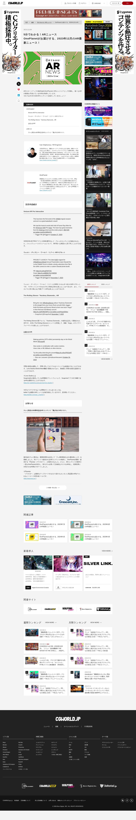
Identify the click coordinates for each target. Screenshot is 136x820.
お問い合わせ (52, 800)
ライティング (39, 749)
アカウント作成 (71, 3)
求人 (127, 3)
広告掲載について (25, 800)
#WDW (54, 273)
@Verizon (39, 228)
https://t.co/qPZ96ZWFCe (41, 312)
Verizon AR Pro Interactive (36, 112)
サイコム (104, 745)
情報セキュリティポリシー (65, 800)
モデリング (54, 742)
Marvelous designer (23, 759)
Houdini (20, 745)
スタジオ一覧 (115, 3)
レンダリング (54, 749)
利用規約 (16, 800)
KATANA (20, 766)
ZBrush (4, 747)
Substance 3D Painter (23, 749)
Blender (5, 745)
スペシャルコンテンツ (71, 726)
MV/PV (70, 749)
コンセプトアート (40, 742)
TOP (26, 22)
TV (69, 754)
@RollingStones (48, 303)
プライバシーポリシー (80, 800)
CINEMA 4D (6, 766)
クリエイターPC (106, 747)
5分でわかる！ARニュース (44, 22)
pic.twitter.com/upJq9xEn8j (42, 275)
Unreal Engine (6, 752)
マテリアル (38, 747)
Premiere (5, 749)
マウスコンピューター (107, 742)
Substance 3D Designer (9, 764)
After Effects (6, 754)
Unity (19, 752)
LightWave (21, 757)
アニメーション (40, 745)
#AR (44, 228)
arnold (20, 754)
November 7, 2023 (57, 278)
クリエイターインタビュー (124, 747)
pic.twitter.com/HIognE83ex (59, 312)
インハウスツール (7, 769)
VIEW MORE (105, 131)
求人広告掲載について (41, 800)
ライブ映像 (87, 754)
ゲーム (70, 742)
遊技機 (86, 745)
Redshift (20, 762)
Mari (4, 759)
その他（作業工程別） (57, 754)
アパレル (87, 752)
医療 (86, 757)
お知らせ (29, 129)
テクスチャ (54, 745)
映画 (70, 745)
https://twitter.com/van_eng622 (48, 160)
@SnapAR (41, 341)
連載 (32, 22)
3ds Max (20, 742)
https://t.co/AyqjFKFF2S (44, 271)
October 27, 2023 (56, 234)
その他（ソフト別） (23, 769)
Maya (4, 742)
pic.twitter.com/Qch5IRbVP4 (42, 232)
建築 (70, 752)
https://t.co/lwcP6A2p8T (64, 353)
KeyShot (5, 757)
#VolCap (42, 230)
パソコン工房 (121, 742)
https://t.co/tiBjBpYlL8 (45, 273)
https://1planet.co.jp (45, 190)
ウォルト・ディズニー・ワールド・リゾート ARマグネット (46, 116)
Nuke (4, 762)
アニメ (86, 742)
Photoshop (21, 747)
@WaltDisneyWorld (39, 262)
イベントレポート (122, 745)
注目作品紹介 (30, 109)
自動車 (70, 757)
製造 (86, 749)
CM (85, 747)
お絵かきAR (31, 123)
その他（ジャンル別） (74, 759)
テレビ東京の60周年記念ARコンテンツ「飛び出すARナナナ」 (46, 132)
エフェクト (54, 747)
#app (50, 228)
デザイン (53, 752)
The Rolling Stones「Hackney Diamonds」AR (42, 120)
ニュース (47, 726)
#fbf (65, 230)
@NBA (58, 219)
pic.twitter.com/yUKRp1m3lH (42, 355)
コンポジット (39, 752)
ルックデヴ (38, 754)
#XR (67, 230)
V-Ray (19, 764)
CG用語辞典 (88, 726)
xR (69, 747)
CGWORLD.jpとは (8, 800)
